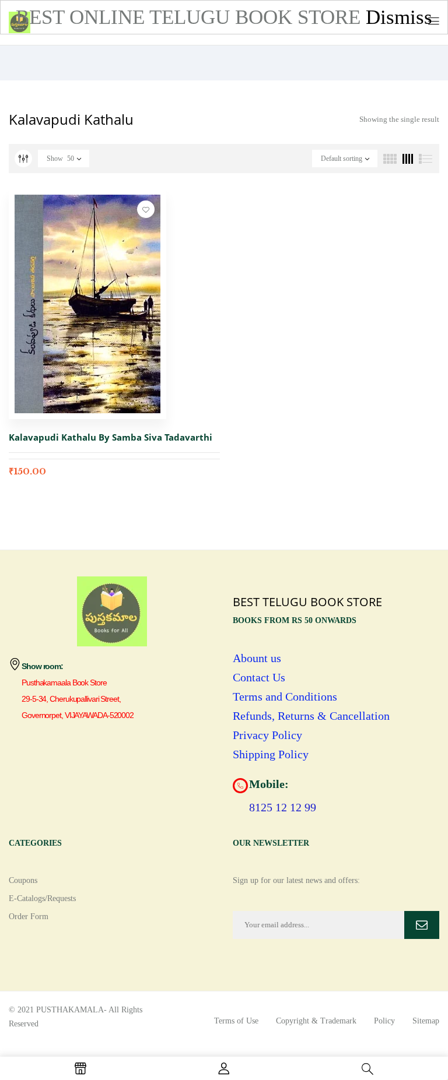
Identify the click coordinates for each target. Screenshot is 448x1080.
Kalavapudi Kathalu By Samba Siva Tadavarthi (110, 437)
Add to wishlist (146, 209)
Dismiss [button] (399, 17)
